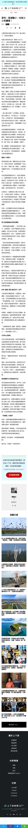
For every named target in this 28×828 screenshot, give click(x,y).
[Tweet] (11, 27)
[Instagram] (10, 814)
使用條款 (14, 748)
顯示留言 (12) (13, 724)
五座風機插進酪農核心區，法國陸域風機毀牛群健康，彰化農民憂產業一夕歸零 (13, 692)
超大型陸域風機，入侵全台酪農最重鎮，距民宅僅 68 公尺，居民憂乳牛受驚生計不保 (14, 715)
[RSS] (17, 814)
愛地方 (7, 24)
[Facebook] (7, 814)
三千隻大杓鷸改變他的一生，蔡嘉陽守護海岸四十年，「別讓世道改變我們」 (13, 590)
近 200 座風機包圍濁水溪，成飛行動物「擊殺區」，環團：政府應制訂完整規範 (14, 539)
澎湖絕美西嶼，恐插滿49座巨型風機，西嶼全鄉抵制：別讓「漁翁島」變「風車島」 (14, 640)
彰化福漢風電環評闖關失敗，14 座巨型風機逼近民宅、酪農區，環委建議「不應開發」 (14, 667)
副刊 (14, 770)
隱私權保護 (14, 751)
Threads (14, 790)
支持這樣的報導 (14, 475)
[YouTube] (14, 814)
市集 (14, 768)
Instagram (14, 795)
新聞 (14, 765)
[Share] (15, 27)
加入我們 (14, 745)
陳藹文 (3, 24)
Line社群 (14, 787)
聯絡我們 (14, 743)
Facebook (14, 793)
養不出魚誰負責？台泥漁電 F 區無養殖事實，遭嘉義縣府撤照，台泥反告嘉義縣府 (13, 613)
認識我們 (14, 740)
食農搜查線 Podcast (14, 773)
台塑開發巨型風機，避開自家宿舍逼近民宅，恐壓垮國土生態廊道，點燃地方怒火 (13, 566)
